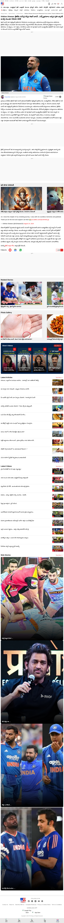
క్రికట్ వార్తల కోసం (9, 245)
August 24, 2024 (29, 223)
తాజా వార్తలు (6, 7)
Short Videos (7, 346)
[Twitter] (32, 901)
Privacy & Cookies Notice (44, 904)
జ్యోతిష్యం (11, 10)
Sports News (11, 13)
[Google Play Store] (27, 912)
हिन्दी (6, 1)
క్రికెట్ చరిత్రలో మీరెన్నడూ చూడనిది (54, 369)
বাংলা (26, 1)
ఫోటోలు (36, 7)
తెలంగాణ (27, 7)
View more (57, 345)
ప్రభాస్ (60, 10)
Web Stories (6, 555)
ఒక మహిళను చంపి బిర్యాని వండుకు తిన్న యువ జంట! (9, 369)
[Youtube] (10, 250)
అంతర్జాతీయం (40, 10)
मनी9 (43, 1)
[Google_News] (15, 250)
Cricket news (19, 13)
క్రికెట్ (17, 7)
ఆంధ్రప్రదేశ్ (22, 7)
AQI (55, 3)
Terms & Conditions (57, 904)
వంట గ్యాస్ (47, 10)
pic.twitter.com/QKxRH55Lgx (40, 219)
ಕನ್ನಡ (12, 1)
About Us (11, 904)
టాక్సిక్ (21, 10)
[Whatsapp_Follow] (20, 250)
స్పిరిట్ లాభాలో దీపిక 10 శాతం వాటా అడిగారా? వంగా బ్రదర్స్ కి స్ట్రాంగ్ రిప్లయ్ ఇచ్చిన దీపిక (24, 369)
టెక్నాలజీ (16, 10)
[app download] (48, 4)
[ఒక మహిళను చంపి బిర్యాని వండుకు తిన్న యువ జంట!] (9, 360)
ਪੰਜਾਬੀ (29, 1)
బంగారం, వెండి (54, 10)
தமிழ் (33, 1)
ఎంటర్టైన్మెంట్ (12, 7)
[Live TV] (58, 4)
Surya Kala (7, 97)
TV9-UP (47, 1)
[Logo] (2, 3)
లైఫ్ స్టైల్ (32, 7)
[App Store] (37, 913)
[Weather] (52, 4)
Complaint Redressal (31, 904)
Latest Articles (6, 377)
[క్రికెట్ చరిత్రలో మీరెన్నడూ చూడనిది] (55, 360)
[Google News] (42, 901)
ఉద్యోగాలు (4, 10)
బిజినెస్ (41, 7)
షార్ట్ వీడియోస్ (52, 7)
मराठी (16, 1)
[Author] (2, 97)
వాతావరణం (26, 10)
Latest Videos (6, 466)
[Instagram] (35, 901)
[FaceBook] (29, 901)
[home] (1, 7)
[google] (49, 96)
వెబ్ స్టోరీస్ (46, 7)
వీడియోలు (33, 10)
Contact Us (5, 904)
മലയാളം (38, 1)
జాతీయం (58, 7)
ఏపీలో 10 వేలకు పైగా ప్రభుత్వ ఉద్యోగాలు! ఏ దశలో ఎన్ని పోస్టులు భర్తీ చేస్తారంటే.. (39, 369)
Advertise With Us (19, 904)
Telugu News (4, 13)
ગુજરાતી (21, 1)
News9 (2, 1)
